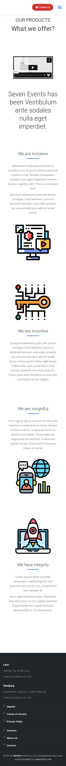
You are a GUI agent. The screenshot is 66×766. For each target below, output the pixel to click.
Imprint (11, 706)
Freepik (26, 759)
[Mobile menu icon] (59, 7)
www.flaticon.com (43, 759)
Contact (11, 745)
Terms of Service (17, 714)
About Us (12, 737)
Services (11, 730)
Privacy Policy (15, 721)
